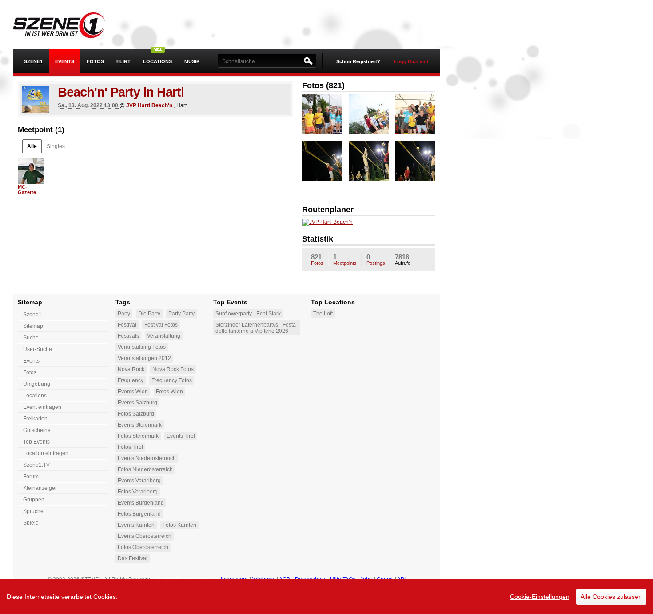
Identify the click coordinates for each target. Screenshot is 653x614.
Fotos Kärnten (179, 525)
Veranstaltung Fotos (142, 347)
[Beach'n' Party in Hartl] (35, 99)
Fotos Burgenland (139, 514)
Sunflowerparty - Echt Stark (248, 314)
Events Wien (133, 391)
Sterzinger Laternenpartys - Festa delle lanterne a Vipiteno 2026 (255, 328)
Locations (157, 61)
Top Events (36, 442)
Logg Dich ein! (411, 61)
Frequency (130, 380)
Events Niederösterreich (147, 458)
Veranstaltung (163, 336)
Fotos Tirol (130, 447)
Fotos (95, 61)
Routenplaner (328, 209)
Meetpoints (345, 259)
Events (64, 61)
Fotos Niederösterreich (145, 469)
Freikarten (35, 419)
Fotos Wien (169, 391)
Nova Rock (131, 369)
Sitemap (33, 326)
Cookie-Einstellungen (539, 596)
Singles (56, 146)
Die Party (149, 314)
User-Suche (37, 349)
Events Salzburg (137, 403)
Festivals (128, 336)
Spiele (31, 523)
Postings (375, 259)
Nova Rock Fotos (173, 369)
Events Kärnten (136, 525)
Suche (31, 338)
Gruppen (33, 500)
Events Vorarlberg (139, 480)
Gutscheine (37, 430)
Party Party (181, 314)
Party (124, 314)
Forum (31, 476)
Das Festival (132, 558)
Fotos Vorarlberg (138, 492)
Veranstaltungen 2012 (144, 358)
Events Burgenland (141, 503)
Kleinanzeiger (40, 488)
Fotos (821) (323, 85)
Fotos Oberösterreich (143, 547)
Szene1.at (65, 24)
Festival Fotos (161, 325)
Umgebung (36, 384)
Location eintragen (45, 453)
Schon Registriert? (358, 61)
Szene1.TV (36, 465)
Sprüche (33, 511)
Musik (192, 61)
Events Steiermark (140, 425)
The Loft (323, 314)
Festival (127, 325)
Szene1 (32, 314)
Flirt (123, 61)
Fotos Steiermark (138, 436)
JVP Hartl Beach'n (149, 105)
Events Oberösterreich (144, 536)
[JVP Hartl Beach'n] (327, 224)
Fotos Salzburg (136, 414)
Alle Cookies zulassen (611, 596)
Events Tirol (181, 436)
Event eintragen (42, 407)
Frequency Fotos (171, 380)
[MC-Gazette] (31, 171)
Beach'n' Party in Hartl (121, 92)
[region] (326, 596)
